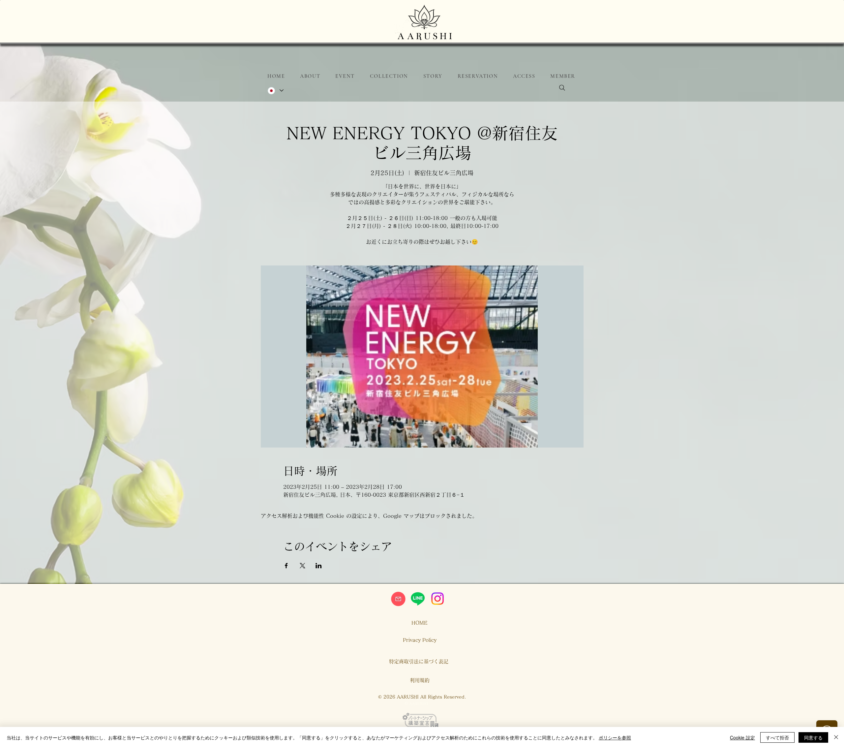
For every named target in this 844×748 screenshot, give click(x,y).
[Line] (417, 598)
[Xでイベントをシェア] (302, 565)
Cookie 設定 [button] (742, 737)
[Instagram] (437, 598)
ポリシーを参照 (615, 737)
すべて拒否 (777, 737)
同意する (813, 737)
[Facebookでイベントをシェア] (286, 565)
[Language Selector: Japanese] (275, 90)
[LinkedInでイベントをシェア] (319, 565)
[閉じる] (836, 737)
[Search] (562, 88)
